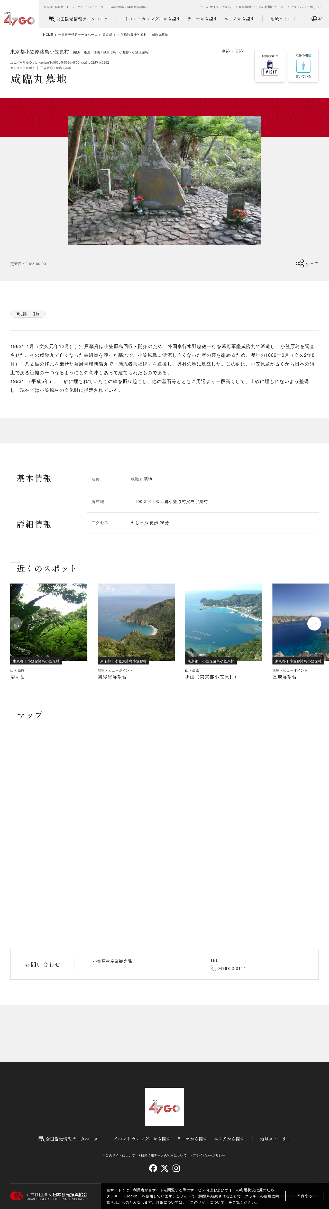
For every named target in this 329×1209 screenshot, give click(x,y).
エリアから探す (239, 19)
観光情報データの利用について (261, 6)
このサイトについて (207, 1202)
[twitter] (164, 1168)
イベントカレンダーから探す (152, 19)
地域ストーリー (285, 19)
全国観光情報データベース (82, 19)
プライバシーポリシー (306, 6)
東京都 (107, 34)
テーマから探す (202, 19)
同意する (305, 1196)
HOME (48, 34)
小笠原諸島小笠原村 (132, 34)
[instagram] (176, 1168)
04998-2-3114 (231, 968)
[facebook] (153, 1168)
